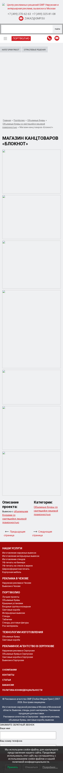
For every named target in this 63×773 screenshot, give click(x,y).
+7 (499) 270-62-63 (19, 14)
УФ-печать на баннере (13, 562)
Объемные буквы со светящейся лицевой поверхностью (46, 511)
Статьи (6, 680)
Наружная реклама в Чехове (16, 583)
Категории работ (10, 50)
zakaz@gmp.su (35, 18)
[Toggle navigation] (5, 38)
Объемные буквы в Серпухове (17, 654)
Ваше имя (5, 728)
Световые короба (11, 610)
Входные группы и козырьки (16, 606)
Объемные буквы (36, 120)
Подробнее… (50, 767)
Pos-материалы (10, 626)
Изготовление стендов (13, 559)
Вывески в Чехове (11, 586)
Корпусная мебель (11, 572)
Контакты (8, 675)
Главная (7, 120)
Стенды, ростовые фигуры (15, 622)
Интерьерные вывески (13, 613)
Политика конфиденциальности (22, 690)
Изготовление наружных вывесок (19, 553)
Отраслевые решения (35, 50)
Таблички (7, 619)
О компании (9, 670)
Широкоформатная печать (16, 569)
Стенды (6, 616)
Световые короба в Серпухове (17, 657)
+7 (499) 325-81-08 (44, 14)
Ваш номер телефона (11, 741)
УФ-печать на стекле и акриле (17, 565)
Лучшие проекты (10, 597)
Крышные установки (12, 603)
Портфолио (21, 38)
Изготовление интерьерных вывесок (20, 556)
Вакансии (8, 685)
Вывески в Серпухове (13, 660)
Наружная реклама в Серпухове (18, 650)
